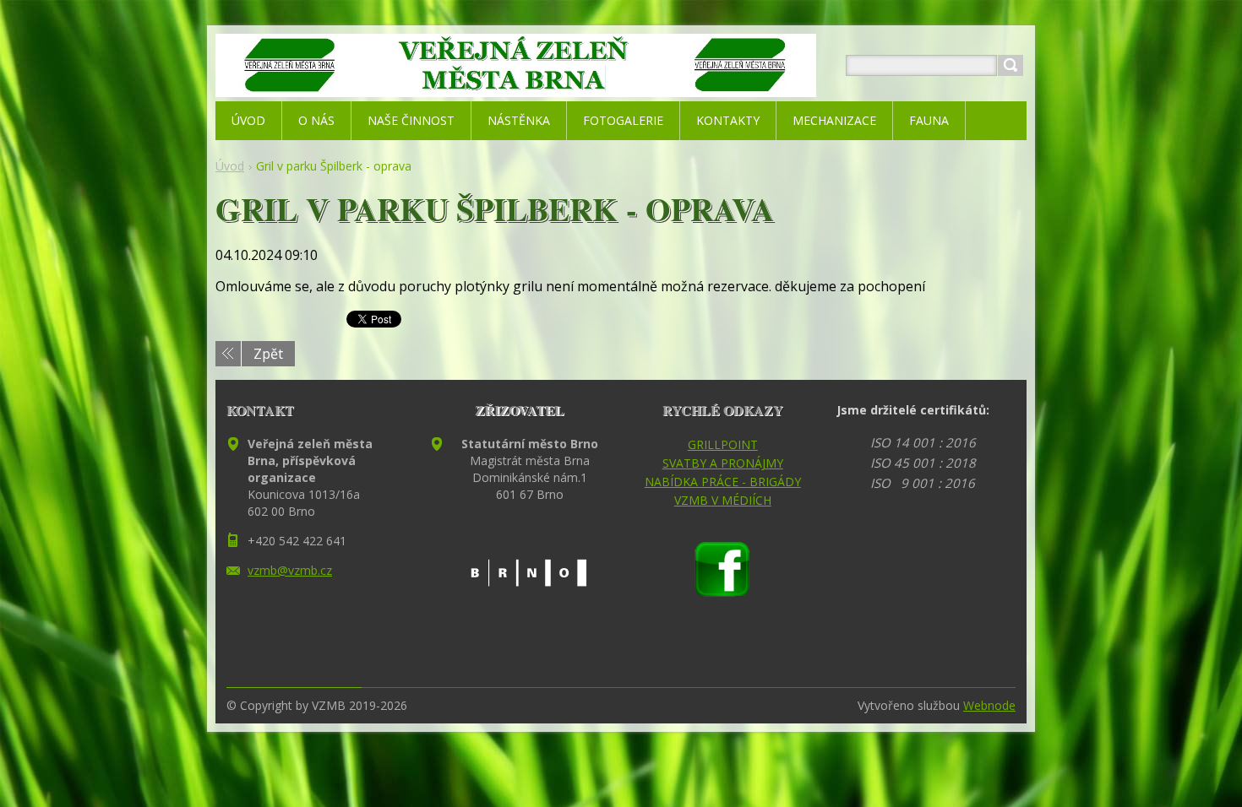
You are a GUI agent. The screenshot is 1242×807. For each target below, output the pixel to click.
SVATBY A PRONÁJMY (722, 463)
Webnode (989, 705)
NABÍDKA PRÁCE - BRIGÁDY (723, 482)
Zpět (268, 353)
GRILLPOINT (723, 444)
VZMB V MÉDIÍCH (722, 500)
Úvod (229, 166)
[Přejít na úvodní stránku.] (515, 86)
